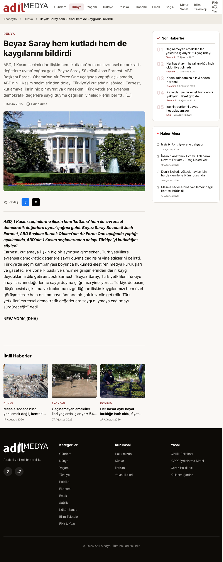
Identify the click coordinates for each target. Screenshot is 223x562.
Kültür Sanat (184, 7)
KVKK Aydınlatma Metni (187, 461)
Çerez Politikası (182, 468)
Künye (119, 461)
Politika (124, 7)
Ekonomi (141, 7)
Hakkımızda (123, 454)
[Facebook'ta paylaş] (25, 202)
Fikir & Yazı (67, 523)
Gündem (60, 7)
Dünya (76, 7)
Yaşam (92, 7)
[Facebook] (7, 471)
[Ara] (216, 7)
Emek (156, 7)
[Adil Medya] (25, 7)
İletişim (120, 468)
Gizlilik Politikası (182, 454)
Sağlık (170, 7)
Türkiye (108, 7)
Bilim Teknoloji (200, 7)
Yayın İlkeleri (124, 475)
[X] (19, 471)
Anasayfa (10, 19)
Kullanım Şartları (182, 475)
